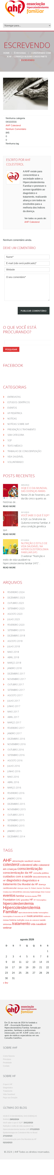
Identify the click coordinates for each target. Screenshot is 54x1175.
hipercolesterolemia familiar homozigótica (33, 912)
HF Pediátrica (15, 413)
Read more (9, 506)
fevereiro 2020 (16, 624)
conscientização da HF (18, 872)
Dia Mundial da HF (27, 884)
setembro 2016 (16, 754)
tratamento (21, 924)
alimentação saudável (22, 861)
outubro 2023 (16, 602)
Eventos (12, 407)
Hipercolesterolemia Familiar (21, 909)
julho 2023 (14, 619)
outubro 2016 (16, 749)
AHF (7, 860)
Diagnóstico (8, 1088)
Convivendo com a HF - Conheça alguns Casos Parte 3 (29, 56)
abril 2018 (13, 657)
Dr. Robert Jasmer (35, 888)
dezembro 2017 (16, 673)
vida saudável (38, 924)
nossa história (9, 920)
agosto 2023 (15, 613)
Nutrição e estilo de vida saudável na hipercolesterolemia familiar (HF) (34, 548)
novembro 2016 (17, 744)
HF (31, 899)
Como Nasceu (9, 1056)
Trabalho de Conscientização (24, 451)
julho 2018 (14, 646)
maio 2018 (13, 651)
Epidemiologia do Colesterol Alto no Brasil (20, 1133)
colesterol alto (29, 864)
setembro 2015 (16, 820)
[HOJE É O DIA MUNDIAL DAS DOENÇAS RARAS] (10, 491)
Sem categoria (16, 434)
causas (37, 861)
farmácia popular (31, 896)
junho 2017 (14, 706)
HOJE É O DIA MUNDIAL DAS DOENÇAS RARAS (34, 489)
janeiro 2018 (15, 668)
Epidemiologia (35, 892)
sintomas (7, 924)
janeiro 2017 (15, 733)
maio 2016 (13, 776)
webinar (7, 927)
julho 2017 (14, 700)
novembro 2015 (17, 809)
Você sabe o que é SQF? (35, 515)
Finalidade (7, 1063)
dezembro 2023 (16, 597)
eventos (9, 896)
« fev (5, 983)
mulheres (47, 916)
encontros (17, 892)
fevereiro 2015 (16, 825)
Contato (6, 1066)
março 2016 (14, 787)
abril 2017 (13, 716)
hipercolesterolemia (18, 903)
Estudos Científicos (19, 402)
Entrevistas (20, 53)
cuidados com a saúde (17, 876)
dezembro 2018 (16, 635)
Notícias (12, 418)
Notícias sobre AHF (18, 423)
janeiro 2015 (15, 830)
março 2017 (14, 722)
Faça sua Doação (10, 1098)
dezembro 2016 (16, 738)
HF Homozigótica (40, 900)
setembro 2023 (16, 608)
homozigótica (8, 916)
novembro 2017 (17, 678)
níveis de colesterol (32, 920)
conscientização (29, 869)
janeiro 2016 (15, 798)
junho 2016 (14, 771)
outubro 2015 (16, 814)
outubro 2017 (16, 684)
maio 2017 (13, 711)
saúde (43, 920)
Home (6, 52)
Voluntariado (16, 461)
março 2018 (14, 662)
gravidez (25, 900)
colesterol (11, 865)
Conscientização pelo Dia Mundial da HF (19, 1139)
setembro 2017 (16, 689)
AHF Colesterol (13, 125)
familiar (20, 895)
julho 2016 (14, 765)
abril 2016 (13, 782)
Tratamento (7, 1091)
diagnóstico (13, 880)
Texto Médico (15, 445)
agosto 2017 (15, 695)
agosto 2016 (15, 760)
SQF (10, 440)
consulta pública (41, 873)
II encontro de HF (19, 916)
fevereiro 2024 (16, 592)
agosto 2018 (15, 640)
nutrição (20, 920)
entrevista (26, 892)
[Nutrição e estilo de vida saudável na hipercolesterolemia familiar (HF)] (10, 546)
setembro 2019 (16, 630)
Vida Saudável (15, 456)
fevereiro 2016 (16, 792)
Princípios (7, 1059)
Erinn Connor (45, 892)
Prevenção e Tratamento (22, 429)
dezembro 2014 (16, 836)
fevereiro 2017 (16, 727)
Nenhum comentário (16, 129)
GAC (18, 900)
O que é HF (7, 1084)
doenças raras (22, 888)
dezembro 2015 (16, 803)
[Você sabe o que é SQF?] (10, 518)
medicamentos (35, 916)
